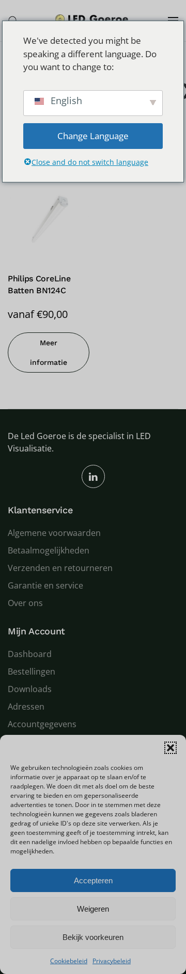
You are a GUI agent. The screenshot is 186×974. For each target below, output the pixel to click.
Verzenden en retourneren (60, 568)
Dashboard (30, 654)
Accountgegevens (42, 724)
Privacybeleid (111, 960)
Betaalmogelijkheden (48, 550)
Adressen (26, 706)
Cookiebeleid (68, 960)
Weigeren (93, 908)
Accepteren (93, 880)
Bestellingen (31, 671)
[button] (170, 748)
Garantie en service (45, 585)
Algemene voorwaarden (54, 533)
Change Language (93, 136)
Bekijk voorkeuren (93, 937)
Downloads (30, 689)
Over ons (25, 603)
